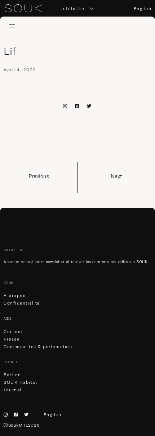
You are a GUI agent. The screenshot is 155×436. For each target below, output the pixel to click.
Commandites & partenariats (38, 346)
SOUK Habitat (20, 382)
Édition (12, 374)
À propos (15, 295)
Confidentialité (22, 303)
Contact (13, 331)
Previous (38, 176)
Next (116, 176)
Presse (11, 339)
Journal (13, 389)
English (143, 8)
